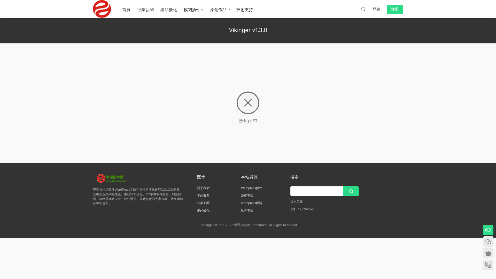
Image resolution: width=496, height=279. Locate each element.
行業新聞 (145, 9)
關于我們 (203, 188)
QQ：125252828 (302, 209)
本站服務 (203, 195)
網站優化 (168, 9)
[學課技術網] (102, 9)
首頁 (126, 9)
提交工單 (296, 202)
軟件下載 (247, 210)
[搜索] (363, 9)
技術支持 (244, 9)
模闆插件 (192, 9)
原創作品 (218, 9)
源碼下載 (247, 195)
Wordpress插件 (251, 188)
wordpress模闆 (251, 203)
